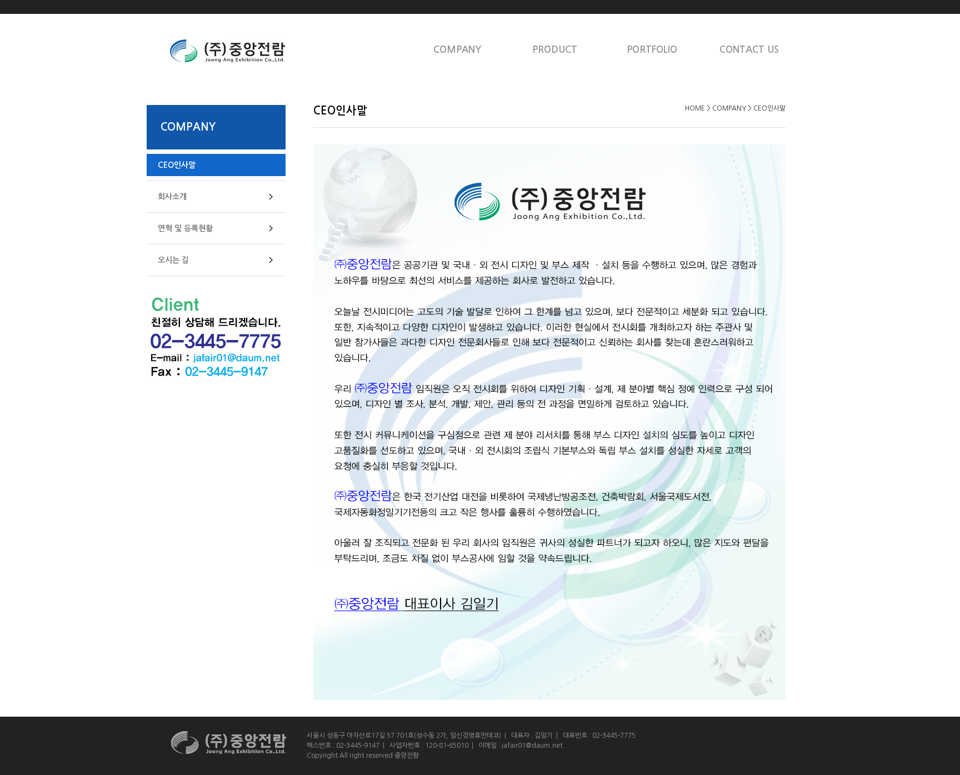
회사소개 (172, 197)
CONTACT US (749, 49)
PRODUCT (554, 49)
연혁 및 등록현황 (185, 228)
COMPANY (457, 49)
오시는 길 (173, 260)
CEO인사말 (177, 165)
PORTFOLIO (652, 49)
